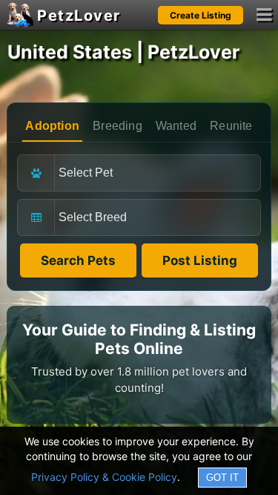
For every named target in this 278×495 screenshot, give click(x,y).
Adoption (52, 125)
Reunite (231, 125)
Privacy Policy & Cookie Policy (104, 477)
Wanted (176, 125)
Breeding (117, 125)
